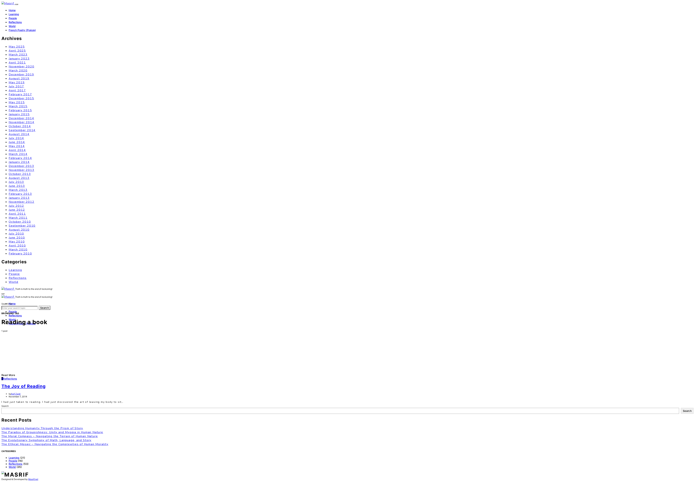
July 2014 (16, 138)
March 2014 (18, 154)
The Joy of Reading (23, 386)
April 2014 (17, 150)
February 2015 (20, 110)
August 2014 (19, 134)
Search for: (6, 303)
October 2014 (20, 126)
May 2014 (17, 146)
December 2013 (21, 166)
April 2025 (17, 51)
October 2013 (20, 174)
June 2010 (17, 238)
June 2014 (17, 142)
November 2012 (21, 202)
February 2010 (20, 254)
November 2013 (21, 170)
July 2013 (16, 182)
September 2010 (22, 226)
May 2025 (17, 47)
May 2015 (17, 102)
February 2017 (20, 94)
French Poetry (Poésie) (22, 30)
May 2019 (17, 82)
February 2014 (20, 158)
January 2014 (19, 162)
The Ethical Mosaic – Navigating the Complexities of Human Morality (54, 444)
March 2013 (18, 190)
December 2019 (21, 75)
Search (44, 307)
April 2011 (17, 214)
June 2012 (17, 210)
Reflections (15, 22)
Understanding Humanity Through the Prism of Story (42, 428)
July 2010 (16, 234)
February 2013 (20, 194)
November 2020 (21, 67)
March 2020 (18, 71)
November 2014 (21, 122)
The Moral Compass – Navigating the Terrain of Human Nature (49, 436)
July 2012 (16, 206)
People (13, 18)
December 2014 (21, 118)
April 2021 (17, 63)
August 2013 (19, 178)
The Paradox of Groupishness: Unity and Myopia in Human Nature (52, 432)
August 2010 (19, 230)
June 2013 (17, 186)
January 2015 (19, 114)
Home (12, 10)
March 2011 (18, 218)
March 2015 (18, 106)
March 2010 (18, 250)
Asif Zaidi (15, 393)
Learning (14, 14)
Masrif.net (33, 479)
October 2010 (20, 222)
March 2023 (18, 55)
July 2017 (16, 86)
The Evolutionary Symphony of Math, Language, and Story (46, 440)
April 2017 (17, 90)
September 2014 (22, 130)
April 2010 (17, 246)
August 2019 (19, 78)
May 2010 (17, 242)
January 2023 (19, 59)
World (12, 26)
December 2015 (21, 98)
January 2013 (19, 198)
